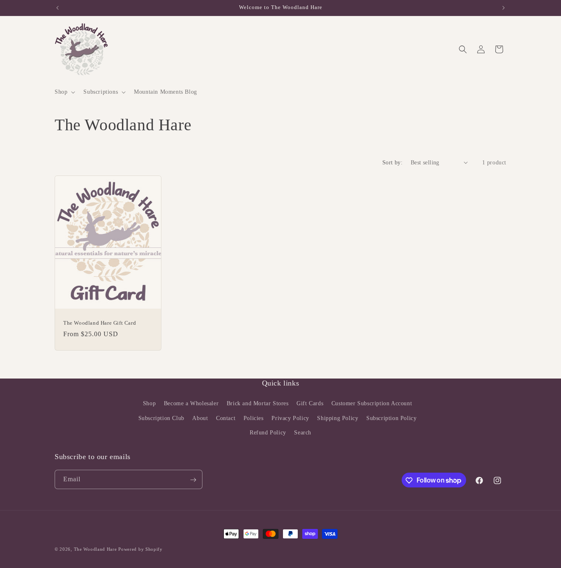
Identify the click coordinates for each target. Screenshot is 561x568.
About (200, 418)
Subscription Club (161, 418)
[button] (64, 92)
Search (302, 432)
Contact (225, 418)
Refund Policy (268, 432)
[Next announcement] (503, 8)
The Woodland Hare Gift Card (99, 322)
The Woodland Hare (95, 549)
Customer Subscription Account (371, 404)
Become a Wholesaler (191, 404)
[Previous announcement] (57, 8)
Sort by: (392, 162)
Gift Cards (310, 404)
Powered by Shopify (140, 549)
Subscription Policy (391, 418)
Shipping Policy (337, 418)
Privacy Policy (290, 418)
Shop (149, 404)
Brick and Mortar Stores (258, 404)
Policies (254, 418)
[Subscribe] (193, 479)
